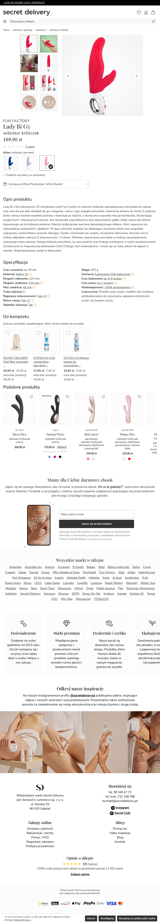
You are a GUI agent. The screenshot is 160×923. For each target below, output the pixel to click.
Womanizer (83, 599)
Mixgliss (10, 588)
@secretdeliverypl (82, 696)
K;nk (145, 578)
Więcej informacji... (22, 919)
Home (6, 30)
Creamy (10, 572)
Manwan (132, 583)
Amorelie (15, 567)
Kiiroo (27, 583)
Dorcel (33, 572)
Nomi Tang (47, 588)
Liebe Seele (52, 583)
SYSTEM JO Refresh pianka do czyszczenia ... (76, 361)
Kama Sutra (13, 583)
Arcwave (64, 567)
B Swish (78, 567)
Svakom (108, 594)
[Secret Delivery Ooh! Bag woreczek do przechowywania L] (16, 341)
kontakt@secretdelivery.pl (120, 801)
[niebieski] (49, 457)
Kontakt (120, 842)
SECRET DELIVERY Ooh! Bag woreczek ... (15, 361)
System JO (137, 594)
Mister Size (148, 583)
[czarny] (60, 457)
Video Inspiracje (120, 833)
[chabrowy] (11, 163)
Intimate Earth (76, 578)
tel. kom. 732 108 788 (120, 797)
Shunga (63, 594)
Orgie (89, 588)
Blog (120, 837)
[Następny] (137, 75)
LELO (38, 583)
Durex (45, 572)
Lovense (96, 583)
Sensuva (49, 594)
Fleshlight (89, 572)
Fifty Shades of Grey (66, 572)
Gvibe (131, 572)
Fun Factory (16, 121)
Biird (101, 567)
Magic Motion (114, 583)
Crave (147, 567)
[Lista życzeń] (138, 12)
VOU (54, 599)
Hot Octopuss (21, 578)
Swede (122, 594)
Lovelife (82, 583)
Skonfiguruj (107, 918)
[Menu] (5, 21)
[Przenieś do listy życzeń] (31, 397)
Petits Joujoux (106, 588)
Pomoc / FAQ (40, 837)
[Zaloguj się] (146, 12)
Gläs (121, 572)
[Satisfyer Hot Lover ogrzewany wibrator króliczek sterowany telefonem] (91, 408)
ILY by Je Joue (43, 578)
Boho (136, 567)
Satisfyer (11, 594)
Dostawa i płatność (40, 829)
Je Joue (117, 578)
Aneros (50, 567)
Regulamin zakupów (40, 842)
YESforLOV (101, 599)
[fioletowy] (29, 163)
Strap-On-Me (91, 594)
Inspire (59, 578)
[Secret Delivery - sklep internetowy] (26, 12)
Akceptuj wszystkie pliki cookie (137, 918)
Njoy (34, 588)
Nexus (23, 588)
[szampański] (93, 459)
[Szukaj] (153, 21)
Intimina (94, 578)
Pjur (120, 588)
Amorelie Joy (33, 567)
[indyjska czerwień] (47, 163)
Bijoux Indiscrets (119, 567)
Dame (22, 572)
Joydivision (132, 578)
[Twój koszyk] (154, 13)
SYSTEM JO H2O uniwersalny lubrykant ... (44, 361)
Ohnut (78, 588)
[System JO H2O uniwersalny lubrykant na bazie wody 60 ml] (46, 341)
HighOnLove (146, 572)
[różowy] (88, 459)
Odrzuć (91, 918)
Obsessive (64, 588)
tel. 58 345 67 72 (120, 792)
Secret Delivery (30, 594)
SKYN (75, 594)
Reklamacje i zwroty (40, 833)
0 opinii (30, 147)
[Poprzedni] (68, 75)
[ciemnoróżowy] (55, 457)
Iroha (105, 578)
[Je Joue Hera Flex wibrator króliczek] (19, 408)
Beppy (91, 567)
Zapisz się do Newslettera (96, 524)
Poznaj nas (120, 829)
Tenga (151, 594)
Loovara (68, 583)
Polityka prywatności (40, 846)
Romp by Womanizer (141, 588)
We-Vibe (66, 599)
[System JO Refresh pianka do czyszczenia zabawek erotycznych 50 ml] (76, 341)
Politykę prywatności (100, 539)
